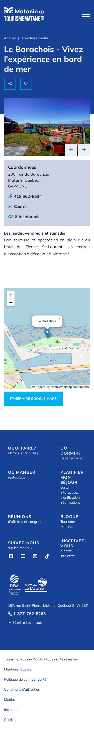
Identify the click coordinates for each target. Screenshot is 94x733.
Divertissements (34, 38)
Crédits (10, 719)
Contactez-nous (25, 622)
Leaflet (40, 387)
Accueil (10, 38)
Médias (10, 699)
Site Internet (27, 216)
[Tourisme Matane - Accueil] (24, 14)
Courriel (21, 206)
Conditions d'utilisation (22, 689)
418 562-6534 (28, 196)
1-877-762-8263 (27, 613)
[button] (86, 16)
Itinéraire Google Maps (33, 398)
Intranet (10, 709)
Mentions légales (17, 669)
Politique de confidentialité (25, 679)
